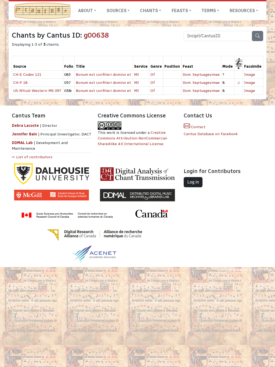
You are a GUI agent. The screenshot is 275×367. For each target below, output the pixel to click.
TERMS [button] (208, 10)
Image (249, 74)
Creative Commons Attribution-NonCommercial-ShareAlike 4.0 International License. (133, 138)
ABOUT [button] (85, 10)
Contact (197, 127)
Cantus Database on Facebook (211, 134)
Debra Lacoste (25, 125)
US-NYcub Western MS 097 (37, 90)
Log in (193, 182)
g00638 (96, 35)
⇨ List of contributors (32, 157)
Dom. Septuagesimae (201, 74)
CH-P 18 (20, 82)
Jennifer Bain (25, 134)
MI (136, 74)
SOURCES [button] (116, 10)
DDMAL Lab (22, 143)
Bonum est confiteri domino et (103, 74)
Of (152, 74)
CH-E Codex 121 (27, 74)
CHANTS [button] (149, 10)
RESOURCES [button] (242, 10)
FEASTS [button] (180, 10)
